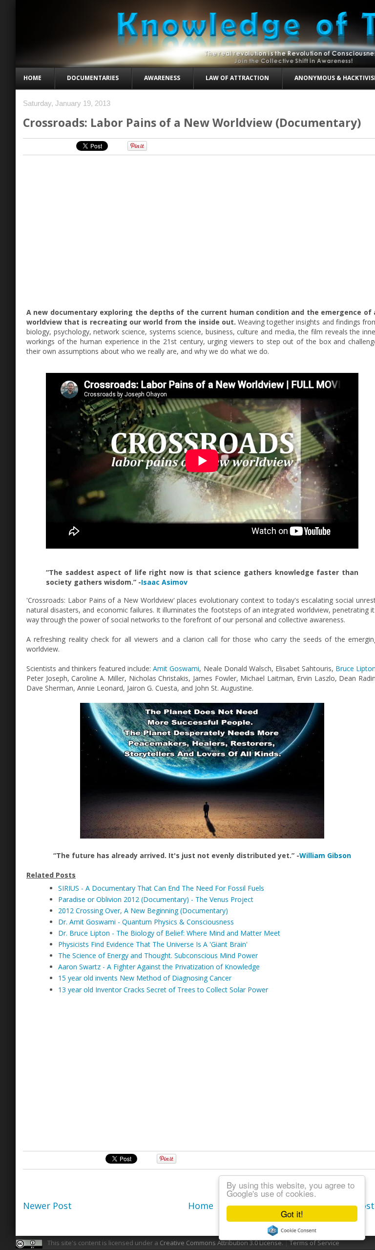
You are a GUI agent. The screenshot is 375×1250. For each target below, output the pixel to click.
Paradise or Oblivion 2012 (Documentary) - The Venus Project (155, 899)
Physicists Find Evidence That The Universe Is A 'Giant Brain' (153, 944)
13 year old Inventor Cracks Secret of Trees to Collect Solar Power (163, 989)
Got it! (292, 1214)
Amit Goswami (176, 668)
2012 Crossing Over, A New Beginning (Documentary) (143, 910)
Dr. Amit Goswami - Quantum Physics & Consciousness (146, 921)
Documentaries (93, 78)
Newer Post (47, 1205)
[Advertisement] (200, 231)
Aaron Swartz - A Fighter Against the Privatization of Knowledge (159, 966)
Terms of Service (314, 1242)
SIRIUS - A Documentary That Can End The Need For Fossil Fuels (161, 888)
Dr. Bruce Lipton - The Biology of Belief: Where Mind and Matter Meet (169, 933)
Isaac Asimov (164, 582)
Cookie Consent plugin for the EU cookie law (292, 1230)
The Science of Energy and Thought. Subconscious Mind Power (158, 955)
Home (32, 78)
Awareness (162, 78)
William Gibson (325, 855)
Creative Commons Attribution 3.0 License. (221, 1242)
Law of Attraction (237, 78)
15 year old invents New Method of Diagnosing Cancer (144, 978)
